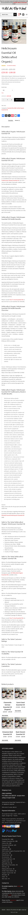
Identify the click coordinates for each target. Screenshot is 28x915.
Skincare (4, 847)
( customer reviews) (11, 65)
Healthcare (5, 849)
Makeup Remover (7, 869)
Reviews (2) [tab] (17, 120)
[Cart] (19, 15)
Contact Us (13, 900)
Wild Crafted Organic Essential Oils (12, 851)
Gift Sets (4, 867)
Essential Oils (10, 108)
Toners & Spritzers (7, 859)
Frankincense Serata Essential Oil (10, 180)
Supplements (5, 861)
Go (15, 14)
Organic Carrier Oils (7, 873)
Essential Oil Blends (7, 845)
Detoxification (6, 855)
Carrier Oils (5, 843)
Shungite (4, 874)
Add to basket (19, 99)
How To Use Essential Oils (16, 299)
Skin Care (4, 878)
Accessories (5, 857)
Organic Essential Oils (8, 841)
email (18, 886)
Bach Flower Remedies (8, 865)
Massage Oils (6, 863)
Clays (3, 876)
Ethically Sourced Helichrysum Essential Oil (13, 515)
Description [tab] (10, 120)
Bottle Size (4, 87)
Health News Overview (20, 2)
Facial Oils (5, 853)
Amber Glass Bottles (8, 871)
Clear (3, 92)
